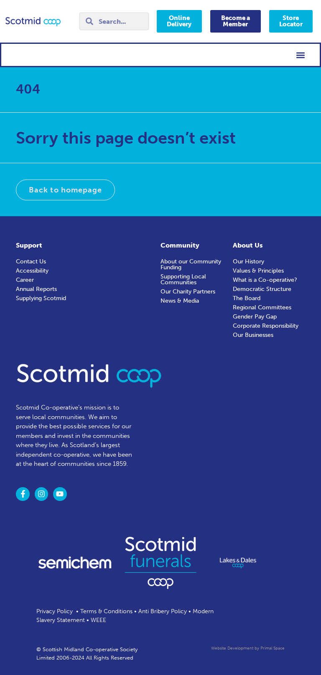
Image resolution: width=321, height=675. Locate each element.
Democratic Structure (262, 289)
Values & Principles (258, 270)
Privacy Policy (54, 611)
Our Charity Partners (187, 291)
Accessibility (32, 270)
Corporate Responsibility (265, 325)
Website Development (232, 648)
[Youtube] (59, 494)
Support (29, 245)
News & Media (179, 300)
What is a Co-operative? (265, 279)
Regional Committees (262, 307)
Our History (248, 261)
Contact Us (31, 261)
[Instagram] (41, 494)
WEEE (98, 620)
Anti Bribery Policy (162, 611)
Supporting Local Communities (183, 279)
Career (25, 279)
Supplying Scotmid (41, 298)
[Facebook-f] (22, 494)
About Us (248, 245)
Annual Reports (36, 289)
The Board (246, 298)
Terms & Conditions (106, 611)
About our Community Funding (190, 264)
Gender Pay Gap (255, 316)
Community (179, 245)
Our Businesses (253, 335)
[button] (301, 55)
